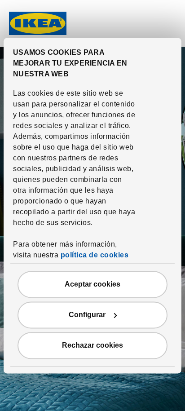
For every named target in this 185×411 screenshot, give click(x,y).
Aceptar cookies (92, 284)
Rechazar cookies (92, 345)
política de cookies (95, 255)
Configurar (87, 314)
